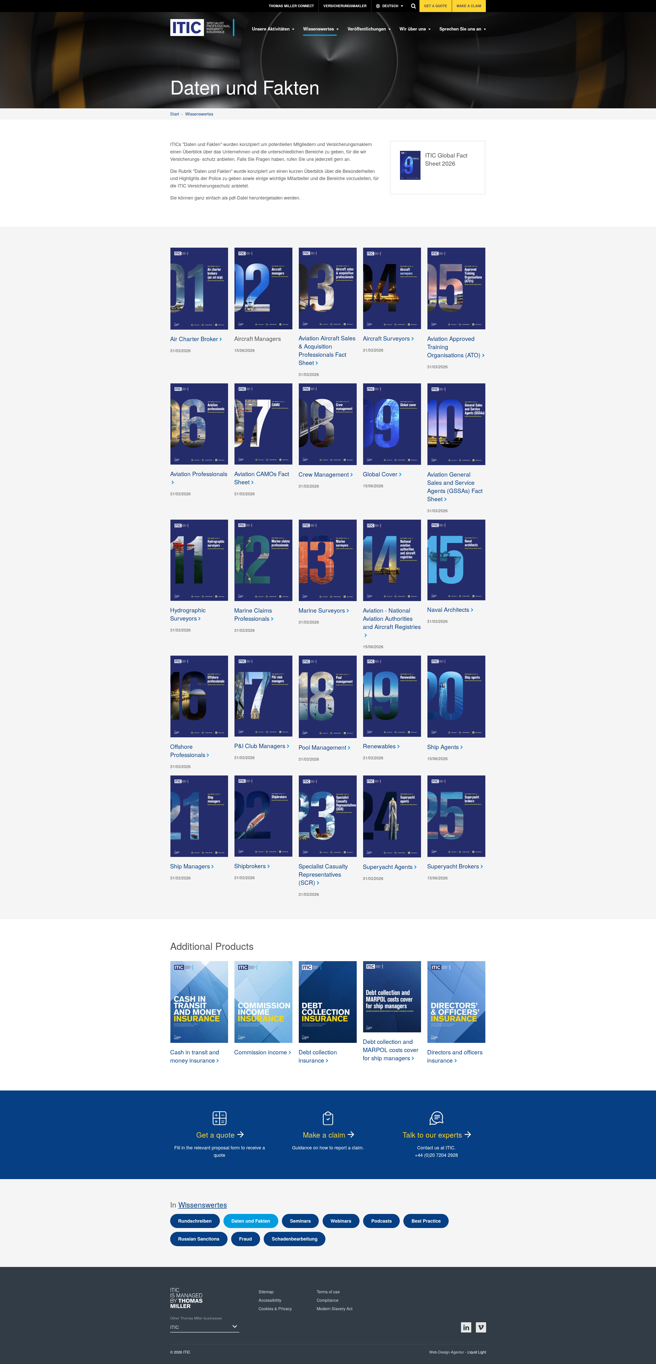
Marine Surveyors (322, 610)
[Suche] (413, 6)
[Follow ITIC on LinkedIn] (466, 1327)
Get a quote (215, 1134)
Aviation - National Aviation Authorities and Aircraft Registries (392, 618)
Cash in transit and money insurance (194, 1056)
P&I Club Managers (259, 745)
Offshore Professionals (187, 750)
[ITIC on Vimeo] (481, 1327)
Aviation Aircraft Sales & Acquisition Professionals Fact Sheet (327, 350)
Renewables (379, 746)
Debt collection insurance (318, 1056)
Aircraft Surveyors (386, 338)
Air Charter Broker (194, 338)
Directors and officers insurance (455, 1056)
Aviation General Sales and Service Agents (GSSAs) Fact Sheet (455, 486)
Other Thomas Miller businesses (196, 1318)
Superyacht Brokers (453, 866)
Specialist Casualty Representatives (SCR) (323, 874)
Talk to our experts (432, 1134)
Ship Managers (190, 866)
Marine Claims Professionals (253, 614)
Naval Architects (448, 609)
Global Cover (380, 474)
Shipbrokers (250, 866)
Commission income (260, 1052)
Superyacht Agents (388, 866)
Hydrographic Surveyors (188, 614)
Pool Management (322, 747)
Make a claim (324, 1134)
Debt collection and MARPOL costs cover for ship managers (390, 1049)
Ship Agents (443, 746)
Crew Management (324, 474)
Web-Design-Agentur (447, 1352)
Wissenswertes (202, 1204)
